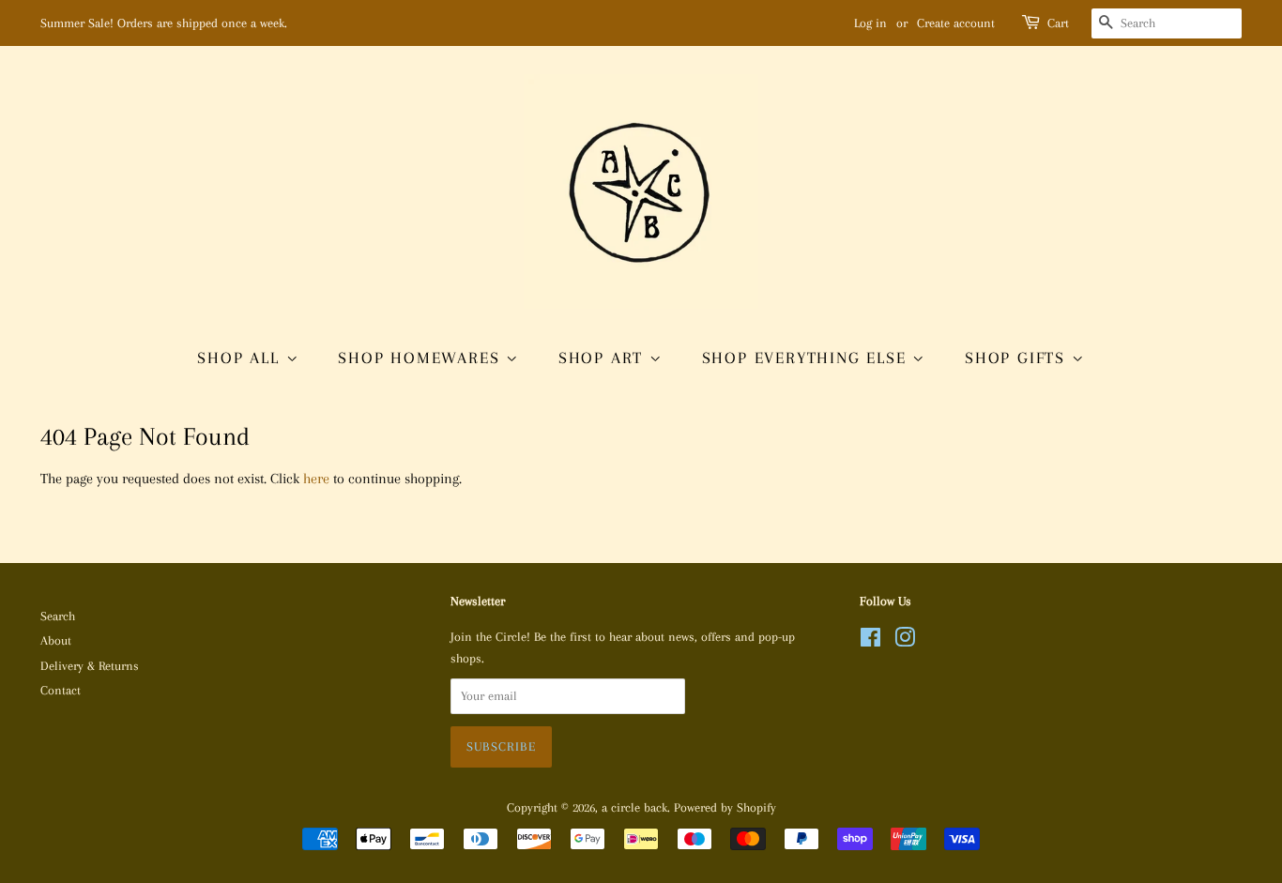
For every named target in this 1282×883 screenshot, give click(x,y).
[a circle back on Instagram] (904, 641)
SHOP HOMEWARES (422, 357)
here (316, 478)
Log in (870, 23)
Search (57, 616)
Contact (60, 690)
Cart (1058, 23)
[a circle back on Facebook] (870, 641)
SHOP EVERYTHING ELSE (807, 357)
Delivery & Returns (89, 666)
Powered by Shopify (725, 807)
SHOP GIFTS (1018, 357)
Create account (956, 23)
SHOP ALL (241, 357)
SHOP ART (603, 357)
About (55, 640)
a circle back (634, 807)
